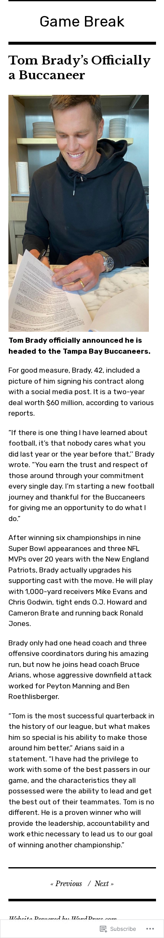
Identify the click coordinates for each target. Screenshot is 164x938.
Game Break (82, 21)
